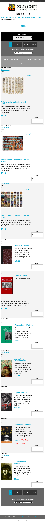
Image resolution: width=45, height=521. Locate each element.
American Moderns (23, 425)
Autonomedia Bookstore (21, 516)
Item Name (37, 59)
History (38, 17)
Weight (29, 59)
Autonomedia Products (13, 17)
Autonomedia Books (28, 17)
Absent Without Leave (24, 246)
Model (6, 59)
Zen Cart (37, 516)
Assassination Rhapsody (20, 463)
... (27, 44)
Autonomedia (5, 70)
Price (22, 64)
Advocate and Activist (24, 325)
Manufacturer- (15, 59)
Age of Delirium (21, 392)
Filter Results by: (23, 34)
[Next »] (33, 44)
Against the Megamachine (20, 360)
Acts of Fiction (21, 276)
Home (31, 2)
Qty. (23, 59)
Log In (39, 2)
